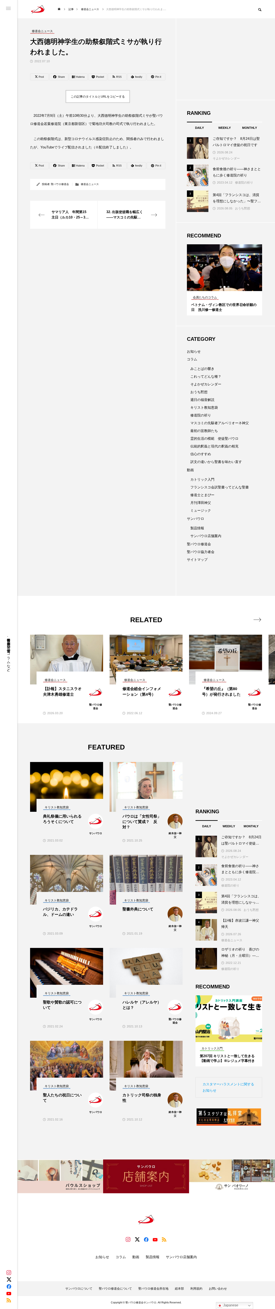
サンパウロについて (78, 1288)
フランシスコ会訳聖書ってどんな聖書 (219, 487)
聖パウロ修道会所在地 (153, 1288)
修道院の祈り (244, 182)
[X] (8, 1279)
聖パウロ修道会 (60, 184)
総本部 (179, 1288)
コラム (192, 359)
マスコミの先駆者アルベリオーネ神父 (219, 423)
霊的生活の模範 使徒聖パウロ (214, 438)
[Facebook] (8, 1286)
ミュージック (200, 510)
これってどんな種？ (205, 376)
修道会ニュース (90, 184)
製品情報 (197, 528)
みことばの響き (202, 369)
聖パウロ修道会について (115, 1288)
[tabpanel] (224, 279)
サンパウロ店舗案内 (205, 536)
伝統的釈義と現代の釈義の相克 (214, 446)
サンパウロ (195, 518)
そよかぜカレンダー (226, 158)
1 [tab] (221, 287)
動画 (190, 470)
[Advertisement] (97, 270)
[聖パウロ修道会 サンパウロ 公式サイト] (38, 9)
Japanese (230, 1305)
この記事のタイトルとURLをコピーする (98, 96)
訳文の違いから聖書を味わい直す (216, 462)
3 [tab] (228, 287)
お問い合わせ (218, 1288)
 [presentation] (257, 620)
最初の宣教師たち (204, 431)
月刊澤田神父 (200, 503)
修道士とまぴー (202, 495)
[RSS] (8, 1300)
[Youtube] (8, 1293)
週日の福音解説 (202, 400)
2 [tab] (224, 287)
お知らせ (194, 351)
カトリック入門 (202, 479)
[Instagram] (8, 1272)
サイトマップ (197, 559)
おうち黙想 (242, 208)
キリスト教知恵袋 (204, 407)
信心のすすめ (200, 454)
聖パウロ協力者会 (200, 552)
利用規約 (196, 1288)
